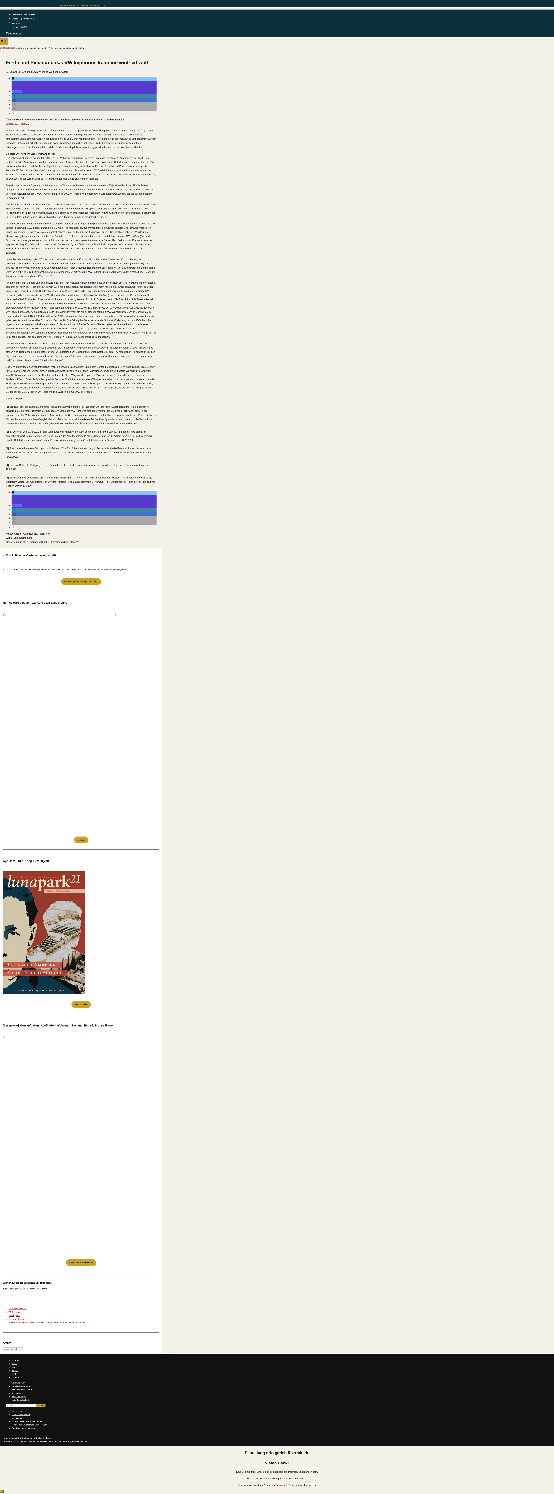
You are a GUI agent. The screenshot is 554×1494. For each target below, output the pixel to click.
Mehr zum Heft (81, 1004)
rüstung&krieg (54, 48)
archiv (14, 1363)
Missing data (14, 1315)
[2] (51, 276)
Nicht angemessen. (17, 1308)
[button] (13, 78)
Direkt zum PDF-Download (81, 1262)
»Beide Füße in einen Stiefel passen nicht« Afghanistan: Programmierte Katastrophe (47, 1322)
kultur (81, 48)
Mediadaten (17, 1418)
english (15, 1370)
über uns (16, 23)
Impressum (17, 1411)
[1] (105, 217)
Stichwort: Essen (16, 1319)
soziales (20, 48)
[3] (154, 332)
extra (14, 1367)
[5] (91, 391)
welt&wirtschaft (7, 48)
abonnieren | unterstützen (23, 15)
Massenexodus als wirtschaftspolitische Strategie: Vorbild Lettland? (42, 542)
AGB (14, 1374)
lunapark (63, 72)
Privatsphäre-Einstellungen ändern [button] (27, 1421)
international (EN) (20, 27)
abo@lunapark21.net (283, 1485)
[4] (130, 352)
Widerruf (15, 1377)
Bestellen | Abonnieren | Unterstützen (81, 581)
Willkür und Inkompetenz (19, 537)
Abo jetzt (81, 840)
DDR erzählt (14, 1312)
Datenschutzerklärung (22, 1414)
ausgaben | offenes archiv (23, 19)
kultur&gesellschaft (20, 1400)
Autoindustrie (30, 533)
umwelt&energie (70, 48)
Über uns (16, 1360)
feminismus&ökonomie (36, 48)
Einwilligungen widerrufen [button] (23, 1428)
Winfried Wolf (46, 72)
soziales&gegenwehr (21, 1386)
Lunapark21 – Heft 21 (17, 123)
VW (48, 533)
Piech (42, 533)
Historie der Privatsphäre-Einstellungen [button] (29, 1425)
